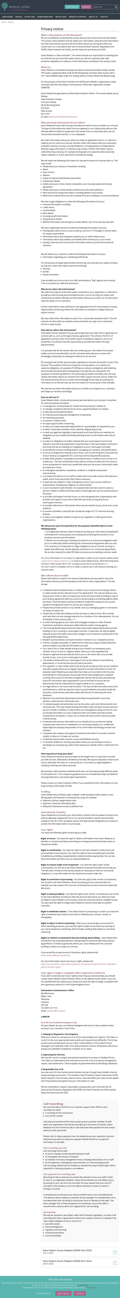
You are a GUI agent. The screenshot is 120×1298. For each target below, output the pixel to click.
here (74, 619)
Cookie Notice (82, 1285)
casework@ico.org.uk (56, 1011)
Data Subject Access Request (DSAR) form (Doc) (67, 1261)
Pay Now (86, 7)
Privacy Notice (91, 1287)
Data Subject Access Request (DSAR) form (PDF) (67, 1250)
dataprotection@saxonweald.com (62, 116)
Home (3, 22)
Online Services (72, 7)
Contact (104, 17)
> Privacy (10, 22)
